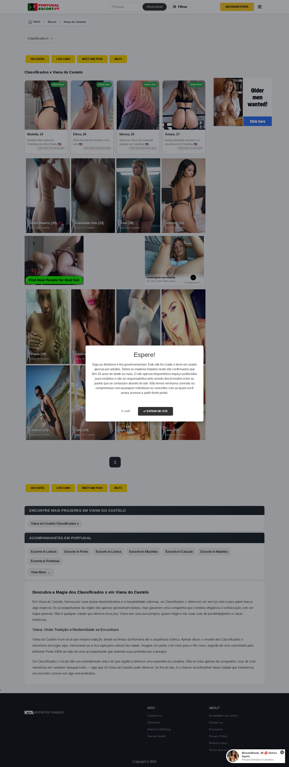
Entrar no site (157, 411)
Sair (126, 411)
